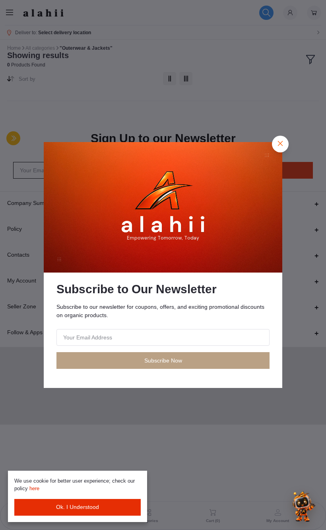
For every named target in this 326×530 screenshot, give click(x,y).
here (34, 488)
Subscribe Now (163, 360)
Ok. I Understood (77, 507)
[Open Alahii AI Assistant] (302, 506)
